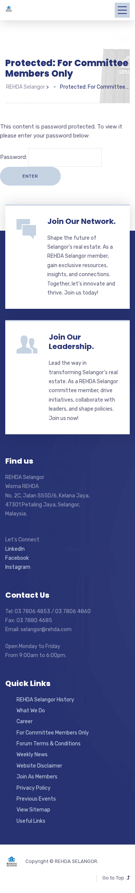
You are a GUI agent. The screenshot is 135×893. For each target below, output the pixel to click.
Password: (14, 157)
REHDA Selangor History (45, 700)
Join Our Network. (81, 221)
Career (24, 721)
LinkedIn (15, 549)
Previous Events (36, 799)
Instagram (17, 567)
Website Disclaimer (39, 766)
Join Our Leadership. (71, 342)
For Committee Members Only (52, 733)
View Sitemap (33, 810)
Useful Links (30, 821)
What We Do (30, 710)
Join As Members (36, 777)
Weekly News (32, 754)
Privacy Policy (33, 788)
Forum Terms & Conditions (48, 743)
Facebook (17, 558)
